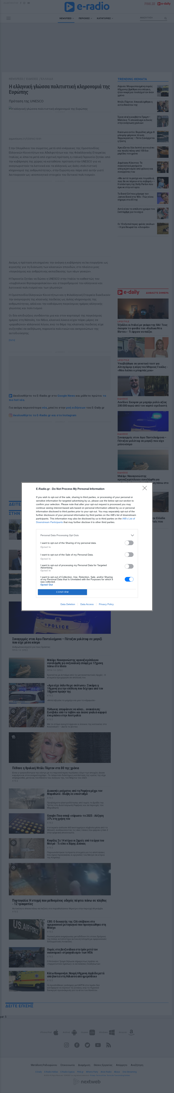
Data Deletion (67, 604)
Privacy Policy (106, 604)
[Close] (146, 489)
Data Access (87, 604)
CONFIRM (62, 592)
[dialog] (87, 546)
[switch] (129, 543)
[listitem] (87, 535)
